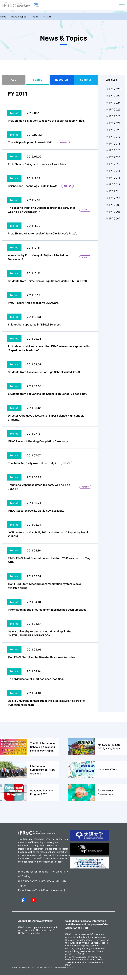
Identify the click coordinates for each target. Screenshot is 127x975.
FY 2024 (115, 102)
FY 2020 (115, 130)
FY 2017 (114, 150)
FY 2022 (115, 116)
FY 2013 (114, 177)
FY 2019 (114, 136)
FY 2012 (114, 184)
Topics (34, 16)
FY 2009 (115, 205)
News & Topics (18, 16)
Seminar (85, 79)
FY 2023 (115, 109)
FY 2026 (115, 89)
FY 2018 (114, 143)
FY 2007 (115, 218)
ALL (13, 79)
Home (3, 16)
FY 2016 (114, 157)
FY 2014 (114, 170)
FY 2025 (115, 96)
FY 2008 (115, 211)
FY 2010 (114, 198)
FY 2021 (114, 123)
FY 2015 (114, 164)
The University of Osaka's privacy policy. (36, 931)
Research (61, 79)
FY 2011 (47, 16)
